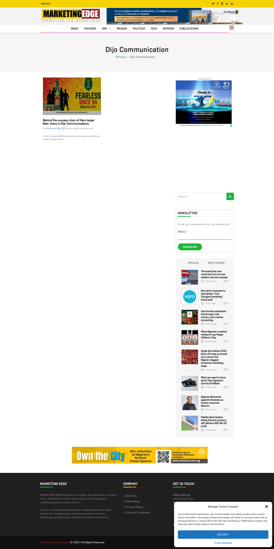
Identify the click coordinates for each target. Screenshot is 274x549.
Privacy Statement (223, 542)
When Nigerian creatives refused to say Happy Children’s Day (214, 334)
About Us (131, 496)
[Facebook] (217, 3)
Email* (182, 231)
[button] (266, 506)
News (74, 28)
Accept (223, 534)
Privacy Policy (134, 507)
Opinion (168, 28)
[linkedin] (227, 3)
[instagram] (222, 3)
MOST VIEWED (216, 263)
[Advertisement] (204, 159)
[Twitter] (213, 3)
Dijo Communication (142, 56)
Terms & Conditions (138, 512)
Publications (189, 28)
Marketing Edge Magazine (55, 542)
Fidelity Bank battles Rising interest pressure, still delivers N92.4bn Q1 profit (214, 422)
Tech (154, 28)
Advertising (133, 501)
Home (122, 56)
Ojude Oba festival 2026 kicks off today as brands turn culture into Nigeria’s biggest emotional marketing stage (214, 358)
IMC (105, 28)
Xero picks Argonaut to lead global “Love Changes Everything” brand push (213, 295)
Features (90, 28)
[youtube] (232, 3)
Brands (122, 28)
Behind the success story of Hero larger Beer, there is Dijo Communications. (69, 121)
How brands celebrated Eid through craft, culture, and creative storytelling (213, 316)
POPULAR (193, 263)
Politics (139, 28)
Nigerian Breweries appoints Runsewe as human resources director (212, 401)
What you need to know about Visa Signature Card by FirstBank (213, 380)
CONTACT (46, 3)
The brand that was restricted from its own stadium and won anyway (214, 274)
